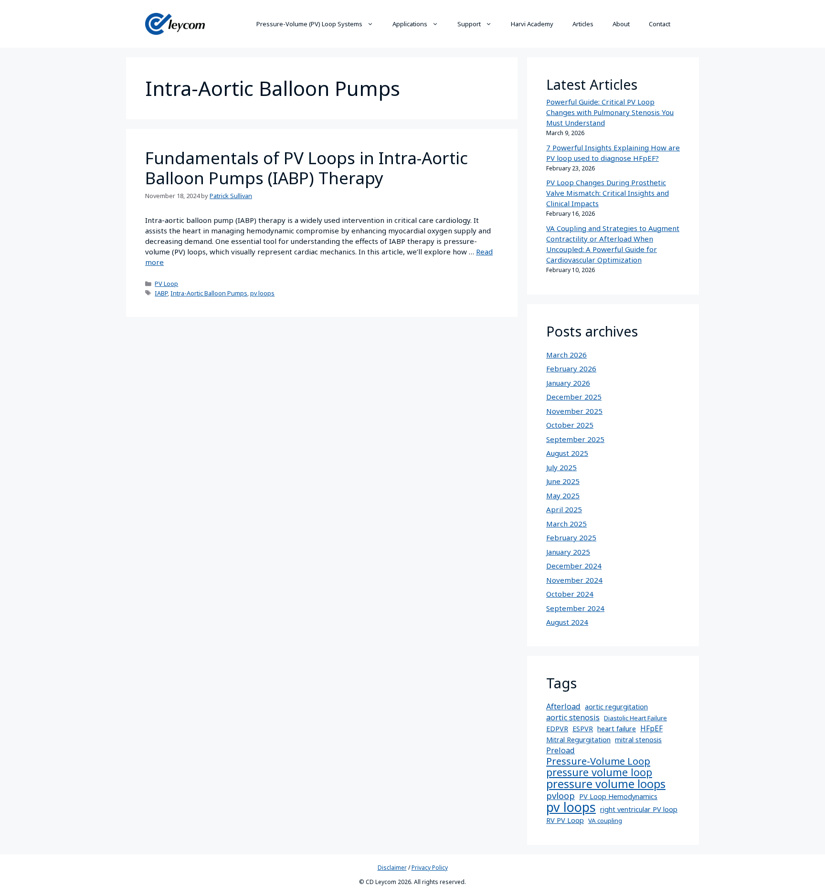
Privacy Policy (430, 867)
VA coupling (605, 820)
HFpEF (651, 729)
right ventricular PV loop (638, 809)
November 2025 (574, 411)
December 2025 (574, 396)
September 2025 (575, 439)
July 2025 (561, 467)
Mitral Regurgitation (578, 739)
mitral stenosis (638, 739)
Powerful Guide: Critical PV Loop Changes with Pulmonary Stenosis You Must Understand (610, 112)
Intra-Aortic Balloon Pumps (208, 293)
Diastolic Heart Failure (635, 718)
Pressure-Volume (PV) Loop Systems (309, 24)
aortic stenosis (573, 717)
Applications (409, 24)
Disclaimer (392, 867)
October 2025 (569, 425)
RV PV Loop (565, 820)
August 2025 (567, 453)
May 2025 (563, 495)
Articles (582, 24)
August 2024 (567, 622)
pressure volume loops (606, 784)
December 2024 (574, 565)
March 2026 (566, 354)
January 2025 (568, 552)
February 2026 (571, 368)
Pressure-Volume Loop (598, 761)
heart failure (616, 728)
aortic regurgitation (616, 706)
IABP (161, 293)
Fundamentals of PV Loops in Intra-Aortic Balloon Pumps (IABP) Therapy (306, 168)
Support (469, 24)
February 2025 (571, 537)
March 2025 (566, 523)
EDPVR (557, 728)
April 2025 (564, 509)
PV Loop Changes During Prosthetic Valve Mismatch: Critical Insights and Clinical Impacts (607, 193)
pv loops (262, 293)
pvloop (560, 795)
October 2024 (569, 594)
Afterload (563, 706)
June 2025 (563, 481)
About (621, 24)
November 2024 (574, 580)
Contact (659, 24)
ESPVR (582, 728)
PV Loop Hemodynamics (618, 796)
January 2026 (568, 383)
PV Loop (166, 283)
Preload (560, 750)
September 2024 (575, 608)
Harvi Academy (532, 24)
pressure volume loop (599, 772)
